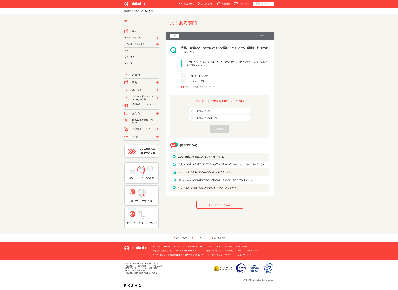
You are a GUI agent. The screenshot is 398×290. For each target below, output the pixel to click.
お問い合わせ (241, 246)
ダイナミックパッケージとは (141, 223)
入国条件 (136, 74)
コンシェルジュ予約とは (141, 178)
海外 (134, 31)
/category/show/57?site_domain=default (157, 82)
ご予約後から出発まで (134, 44)
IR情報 (167, 246)
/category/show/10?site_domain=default (157, 90)
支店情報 (228, 246)
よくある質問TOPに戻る (219, 205)
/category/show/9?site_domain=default (157, 113)
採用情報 (178, 246)
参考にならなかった (206, 117)
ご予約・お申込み (132, 38)
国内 (134, 82)
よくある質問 (207, 3)
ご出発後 (128, 63)
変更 (126, 50)
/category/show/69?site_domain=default (157, 98)
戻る (176, 36)
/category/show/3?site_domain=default (157, 137)
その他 (135, 136)
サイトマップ (243, 255)
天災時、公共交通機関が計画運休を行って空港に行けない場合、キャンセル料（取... (222, 164)
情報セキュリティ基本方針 (222, 255)
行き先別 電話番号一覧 (162, 251)
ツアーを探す (181, 238)
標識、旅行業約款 (213, 251)
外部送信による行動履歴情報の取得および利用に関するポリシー (180, 255)
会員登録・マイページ (142, 106)
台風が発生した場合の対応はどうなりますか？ (202, 156)
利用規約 (229, 251)
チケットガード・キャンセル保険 (142, 98)
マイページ (266, 4)
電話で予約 (189, 3)
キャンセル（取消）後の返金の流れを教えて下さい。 (206, 172)
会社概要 (156, 246)
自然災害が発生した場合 (142, 121)
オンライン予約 (195, 81)
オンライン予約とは (141, 200)
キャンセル (129, 56)
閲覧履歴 (226, 3)
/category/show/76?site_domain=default (157, 31)
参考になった (203, 110)
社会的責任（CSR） (194, 246)
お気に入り (244, 3)
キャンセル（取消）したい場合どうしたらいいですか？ (207, 187)
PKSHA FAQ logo (132, 286)
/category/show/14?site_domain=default (157, 38)
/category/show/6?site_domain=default (157, 44)
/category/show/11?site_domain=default (157, 129)
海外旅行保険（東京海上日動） (189, 251)
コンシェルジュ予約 (197, 75)
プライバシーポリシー (246, 251)
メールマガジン (200, 238)
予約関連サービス (141, 129)
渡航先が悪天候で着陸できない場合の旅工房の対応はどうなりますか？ (215, 180)
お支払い (136, 113)
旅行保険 (136, 90)
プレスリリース (213, 246)
